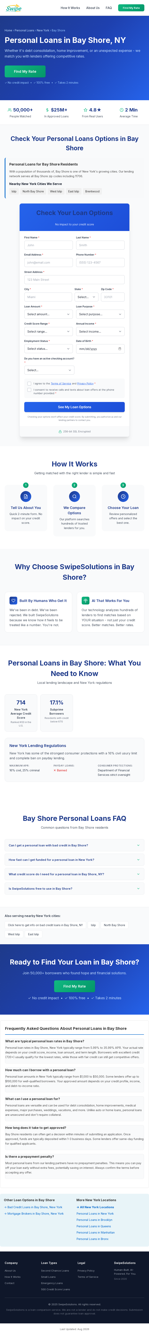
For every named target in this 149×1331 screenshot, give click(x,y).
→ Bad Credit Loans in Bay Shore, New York (33, 1207)
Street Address (34, 271)
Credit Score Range (37, 323)
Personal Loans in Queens (93, 1226)
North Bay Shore (33, 191)
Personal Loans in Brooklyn (94, 1220)
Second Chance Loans (55, 1270)
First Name (31, 237)
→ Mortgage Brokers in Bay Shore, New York (34, 1213)
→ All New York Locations (95, 1207)
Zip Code (107, 289)
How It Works (70, 8)
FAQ (109, 8)
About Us (93, 8)
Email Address (33, 254)
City (27, 289)
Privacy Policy (85, 383)
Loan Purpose (85, 306)
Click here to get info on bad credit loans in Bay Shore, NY (45, 925)
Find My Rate (131, 7)
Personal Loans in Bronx (92, 1239)
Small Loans (48, 1276)
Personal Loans (24, 30)
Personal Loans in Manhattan (95, 1232)
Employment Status (37, 340)
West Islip (56, 191)
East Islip (73, 191)
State (78, 289)
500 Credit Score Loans (55, 1289)
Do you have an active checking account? (49, 360)
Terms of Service (61, 383)
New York (43, 30)
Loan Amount (33, 306)
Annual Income (86, 323)
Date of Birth (84, 340)
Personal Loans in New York (95, 1213)
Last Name (83, 237)
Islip (14, 191)
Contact (9, 1283)
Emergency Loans (52, 1283)
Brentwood (92, 191)
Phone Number (86, 254)
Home (8, 30)
